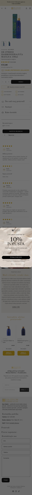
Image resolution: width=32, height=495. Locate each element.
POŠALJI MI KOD (16, 257)
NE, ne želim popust (16, 264)
